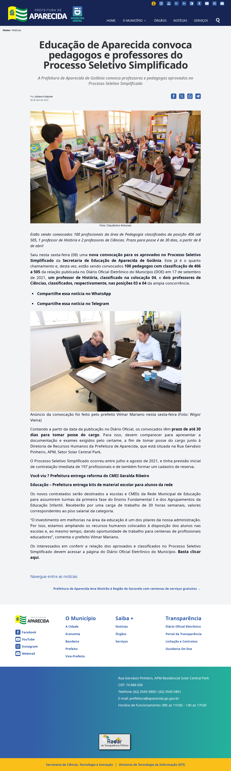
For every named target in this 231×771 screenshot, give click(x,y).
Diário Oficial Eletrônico (183, 626)
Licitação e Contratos (182, 641)
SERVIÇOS (201, 20)
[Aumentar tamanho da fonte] (184, 3)
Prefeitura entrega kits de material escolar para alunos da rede (112, 484)
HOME (111, 20)
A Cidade (71, 626)
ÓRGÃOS (160, 20)
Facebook (29, 632)
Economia (72, 634)
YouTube (28, 639)
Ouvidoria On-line (179, 649)
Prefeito (71, 649)
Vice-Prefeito (75, 656)
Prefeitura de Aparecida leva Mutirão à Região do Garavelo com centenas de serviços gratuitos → (127, 589)
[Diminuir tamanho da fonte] (176, 3)
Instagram (30, 646)
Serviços (122, 641)
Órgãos (121, 634)
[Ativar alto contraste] (192, 3)
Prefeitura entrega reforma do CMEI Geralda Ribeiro (99, 475)
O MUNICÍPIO (133, 20)
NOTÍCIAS (180, 20)
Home (6, 30)
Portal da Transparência (184, 634)
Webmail (28, 653)
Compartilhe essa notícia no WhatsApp (74, 293)
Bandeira (72, 641)
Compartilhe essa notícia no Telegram (73, 303)
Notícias (16, 30)
